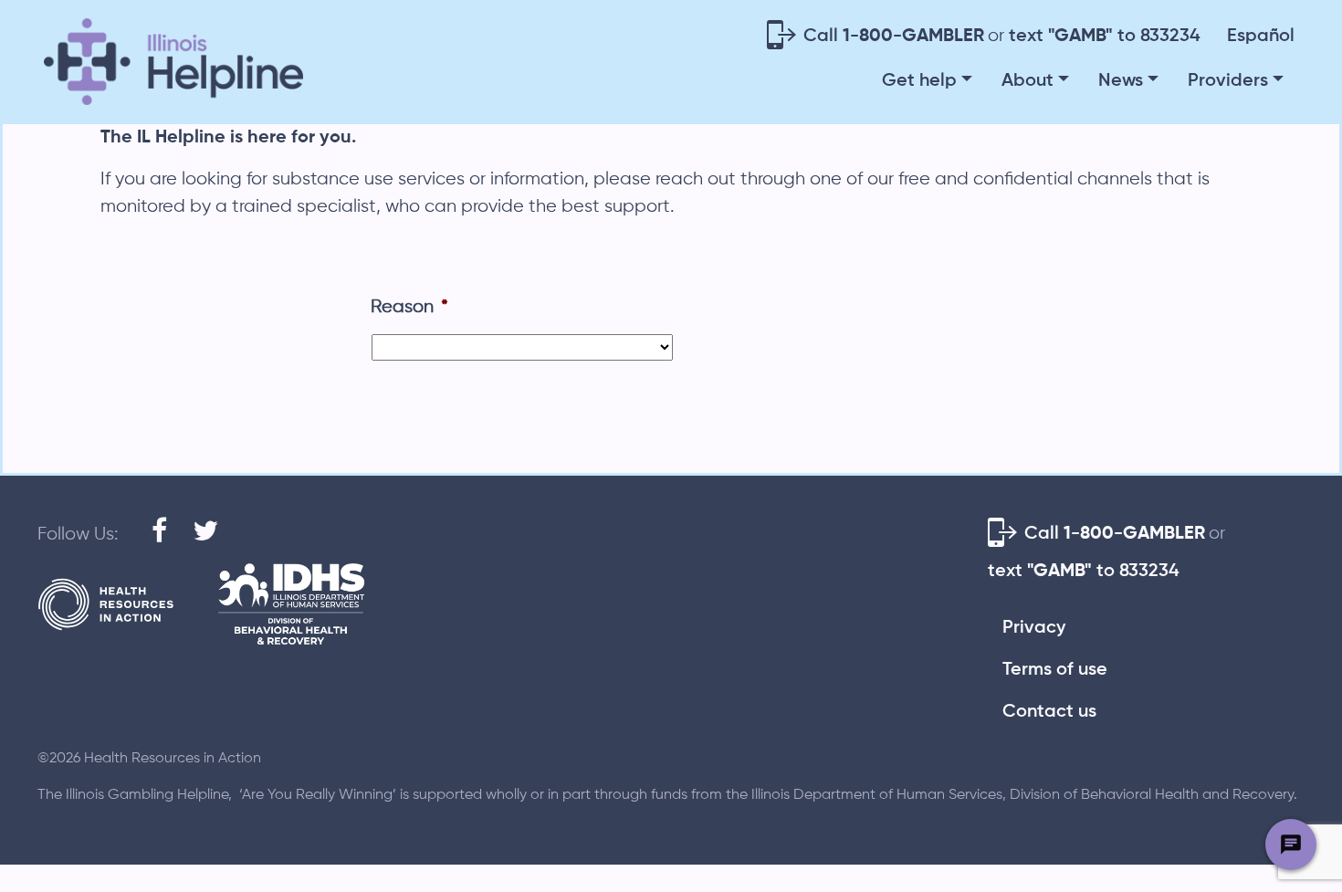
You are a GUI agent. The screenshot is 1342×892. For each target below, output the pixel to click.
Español (1261, 36)
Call (893, 36)
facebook (157, 523)
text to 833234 (1104, 36)
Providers (1228, 81)
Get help (919, 81)
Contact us (1049, 712)
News (1120, 81)
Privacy (1033, 628)
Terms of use (1054, 670)
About (1027, 81)
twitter (198, 523)
